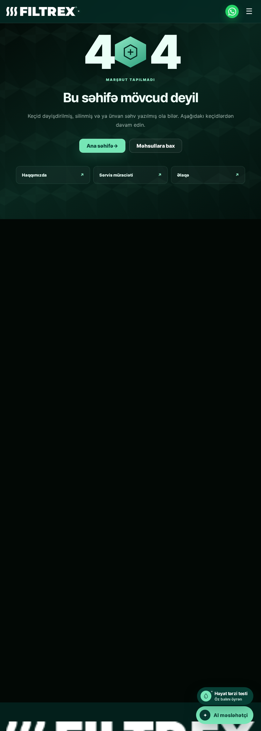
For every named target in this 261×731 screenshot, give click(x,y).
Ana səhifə (102, 146)
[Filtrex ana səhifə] (40, 11)
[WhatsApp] (232, 11)
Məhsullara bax (156, 146)
